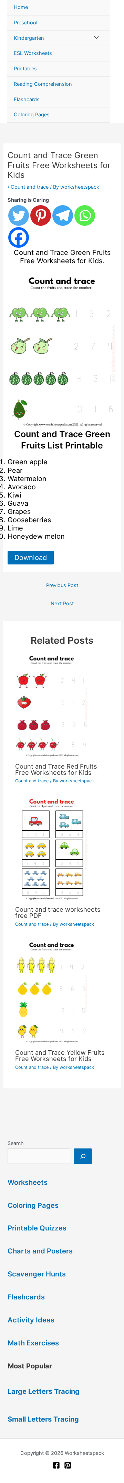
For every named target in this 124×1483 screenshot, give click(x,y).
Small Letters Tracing (43, 1419)
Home (21, 7)
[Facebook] (18, 237)
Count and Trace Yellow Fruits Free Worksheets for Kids (60, 1055)
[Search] (83, 1156)
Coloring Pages (32, 115)
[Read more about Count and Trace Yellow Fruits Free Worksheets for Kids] (61, 993)
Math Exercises (33, 1343)
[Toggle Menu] (94, 38)
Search (16, 1143)
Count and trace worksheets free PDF (58, 912)
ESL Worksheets (33, 53)
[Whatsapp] (84, 215)
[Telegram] (62, 215)
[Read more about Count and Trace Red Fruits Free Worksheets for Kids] (61, 706)
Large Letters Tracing (44, 1391)
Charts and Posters (40, 1251)
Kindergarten (29, 38)
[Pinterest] (40, 215)
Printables (25, 69)
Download (30, 557)
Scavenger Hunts (37, 1274)
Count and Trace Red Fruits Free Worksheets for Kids (56, 769)
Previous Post (62, 585)
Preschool (25, 23)
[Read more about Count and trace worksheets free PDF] (61, 849)
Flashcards (27, 99)
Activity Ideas (31, 1320)
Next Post (62, 603)
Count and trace (30, 187)
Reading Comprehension (43, 84)
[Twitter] (18, 215)
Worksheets (28, 1182)
